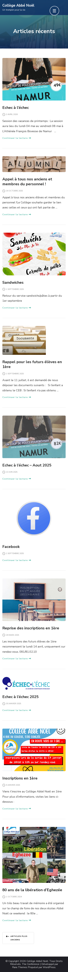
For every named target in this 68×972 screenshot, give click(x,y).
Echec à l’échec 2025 (20, 696)
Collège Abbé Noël (18, 5)
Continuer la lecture (15, 138)
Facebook (11, 546)
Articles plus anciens (18, 938)
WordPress (49, 967)
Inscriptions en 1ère (19, 778)
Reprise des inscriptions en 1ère (30, 628)
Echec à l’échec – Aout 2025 (26, 465)
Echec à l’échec (15, 107)
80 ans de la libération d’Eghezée (32, 889)
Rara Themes (19, 967)
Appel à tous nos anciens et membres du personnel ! (27, 182)
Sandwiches (13, 282)
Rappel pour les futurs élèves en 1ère (32, 364)
